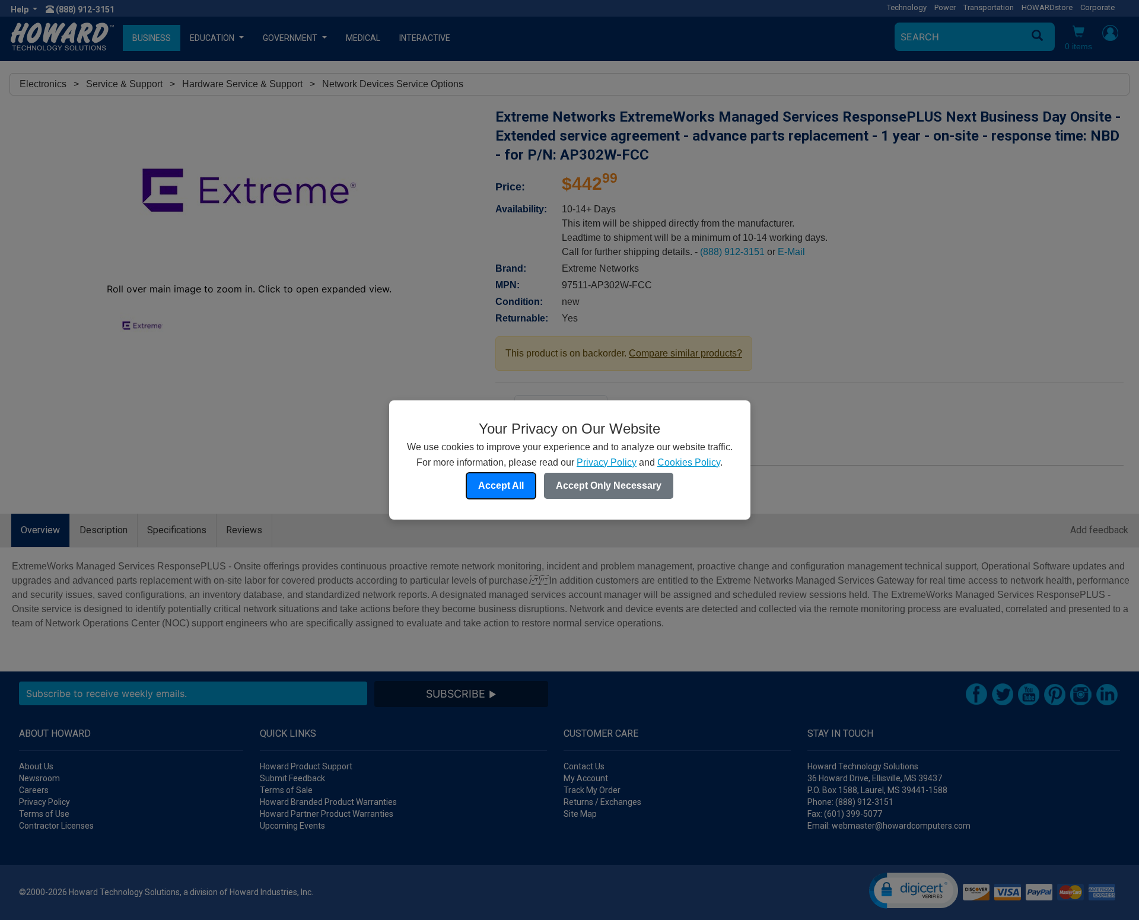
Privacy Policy (607, 462)
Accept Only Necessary (608, 485)
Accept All (501, 485)
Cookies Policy (688, 462)
